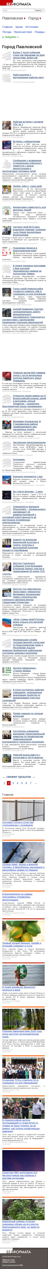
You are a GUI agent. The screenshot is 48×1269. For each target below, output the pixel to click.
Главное (7, 26)
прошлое (24, 776)
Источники (31, 26)
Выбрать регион (8, 1262)
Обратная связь (8, 1260)
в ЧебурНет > (10, 37)
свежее (11, 776)
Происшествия (23, 31)
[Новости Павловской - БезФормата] (16, 3)
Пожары (40, 31)
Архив (19, 26)
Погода (6, 31)
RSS (21, 1265)
